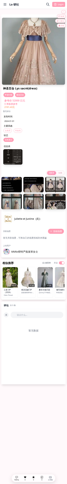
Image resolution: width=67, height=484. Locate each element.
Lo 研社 (14, 4)
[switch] (62, 262)
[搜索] (48, 4)
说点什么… (22, 314)
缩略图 (51, 173)
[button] (20, 251)
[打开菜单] (5, 4)
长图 (60, 173)
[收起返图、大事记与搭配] (63, 12)
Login (61, 4)
